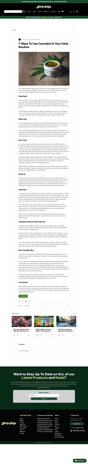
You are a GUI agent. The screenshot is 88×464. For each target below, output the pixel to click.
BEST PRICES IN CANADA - (33, 17)
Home (56, 418)
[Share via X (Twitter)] (22, 301)
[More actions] (68, 39)
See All (74, 313)
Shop (56, 422)
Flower (21, 418)
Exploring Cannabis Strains (44, 426)
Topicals (22, 433)
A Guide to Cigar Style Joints (45, 420)
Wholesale (22, 431)
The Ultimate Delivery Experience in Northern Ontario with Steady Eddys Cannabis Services (66, 330)
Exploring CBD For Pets (43, 418)
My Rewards (58, 433)
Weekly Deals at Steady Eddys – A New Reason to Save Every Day (43, 330)
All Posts (14, 30)
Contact (57, 427)
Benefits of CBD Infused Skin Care (45, 429)
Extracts (22, 422)
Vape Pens (22, 424)
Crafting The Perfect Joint (44, 422)
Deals (21, 429)
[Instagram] (71, 430)
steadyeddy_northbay (79, 430)
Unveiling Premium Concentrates (45, 424)
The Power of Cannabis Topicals (45, 431)
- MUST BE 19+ (58, 17)
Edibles (22, 420)
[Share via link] (29, 301)
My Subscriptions (59, 437)
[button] (34, 11)
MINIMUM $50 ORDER (47, 17)
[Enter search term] (23, 11)
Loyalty (57, 431)
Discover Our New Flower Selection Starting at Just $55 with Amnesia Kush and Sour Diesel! (21, 330)
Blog (56, 429)
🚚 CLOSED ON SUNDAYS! (59, 1)
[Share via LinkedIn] (26, 301)
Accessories (23, 427)
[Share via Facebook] (19, 301)
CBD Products (23, 426)
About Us (57, 424)
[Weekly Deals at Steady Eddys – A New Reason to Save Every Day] (44, 321)
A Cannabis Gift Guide (43, 427)
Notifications (58, 435)
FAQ (56, 426)
